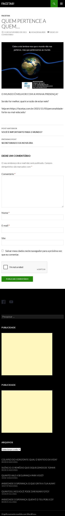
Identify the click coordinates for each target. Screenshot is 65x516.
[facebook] (3, 302)
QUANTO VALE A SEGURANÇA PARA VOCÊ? (23, 475)
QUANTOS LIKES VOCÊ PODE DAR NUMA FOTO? (25, 491)
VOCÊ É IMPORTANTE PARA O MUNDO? (22, 130)
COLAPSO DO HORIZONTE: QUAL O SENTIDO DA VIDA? (29, 459)
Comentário (8, 173)
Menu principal (61, 3)
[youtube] (11, 302)
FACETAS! (8, 3)
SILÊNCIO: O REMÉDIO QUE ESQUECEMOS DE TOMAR (28, 467)
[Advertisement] (27, 354)
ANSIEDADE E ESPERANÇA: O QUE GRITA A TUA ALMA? (28, 483)
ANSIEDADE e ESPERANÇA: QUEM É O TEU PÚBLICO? (27, 499)
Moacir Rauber (38, 32)
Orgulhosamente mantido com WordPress (19, 514)
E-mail (6, 225)
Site (3, 238)
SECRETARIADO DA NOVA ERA (17, 141)
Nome (6, 212)
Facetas (6, 16)
